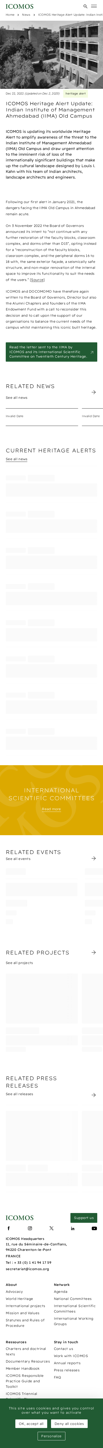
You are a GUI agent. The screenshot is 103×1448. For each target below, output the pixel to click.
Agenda (61, 1291)
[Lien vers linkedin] (73, 1228)
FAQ (57, 1377)
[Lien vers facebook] (8, 1228)
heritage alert (76, 93)
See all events (18, 859)
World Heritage (19, 1299)
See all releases (19, 1094)
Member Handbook (23, 1368)
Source (37, 280)
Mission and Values (23, 1313)
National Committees (73, 1299)
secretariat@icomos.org (27, 1269)
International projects (25, 1306)
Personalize (51, 1436)
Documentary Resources (28, 1361)
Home (10, 14)
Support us (84, 1218)
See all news (16, 397)
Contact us (63, 1349)
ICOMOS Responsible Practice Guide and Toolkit (25, 1381)
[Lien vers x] (51, 1228)
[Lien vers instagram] (30, 1228)
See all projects (19, 963)
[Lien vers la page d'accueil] (19, 1217)
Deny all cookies (69, 1424)
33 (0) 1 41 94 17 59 (34, 1262)
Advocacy (14, 1291)
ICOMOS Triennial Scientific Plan (21, 1396)
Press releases (67, 1370)
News (26, 14)
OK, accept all (31, 1424)
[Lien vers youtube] (94, 1228)
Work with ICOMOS (71, 1356)
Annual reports (67, 1363)
